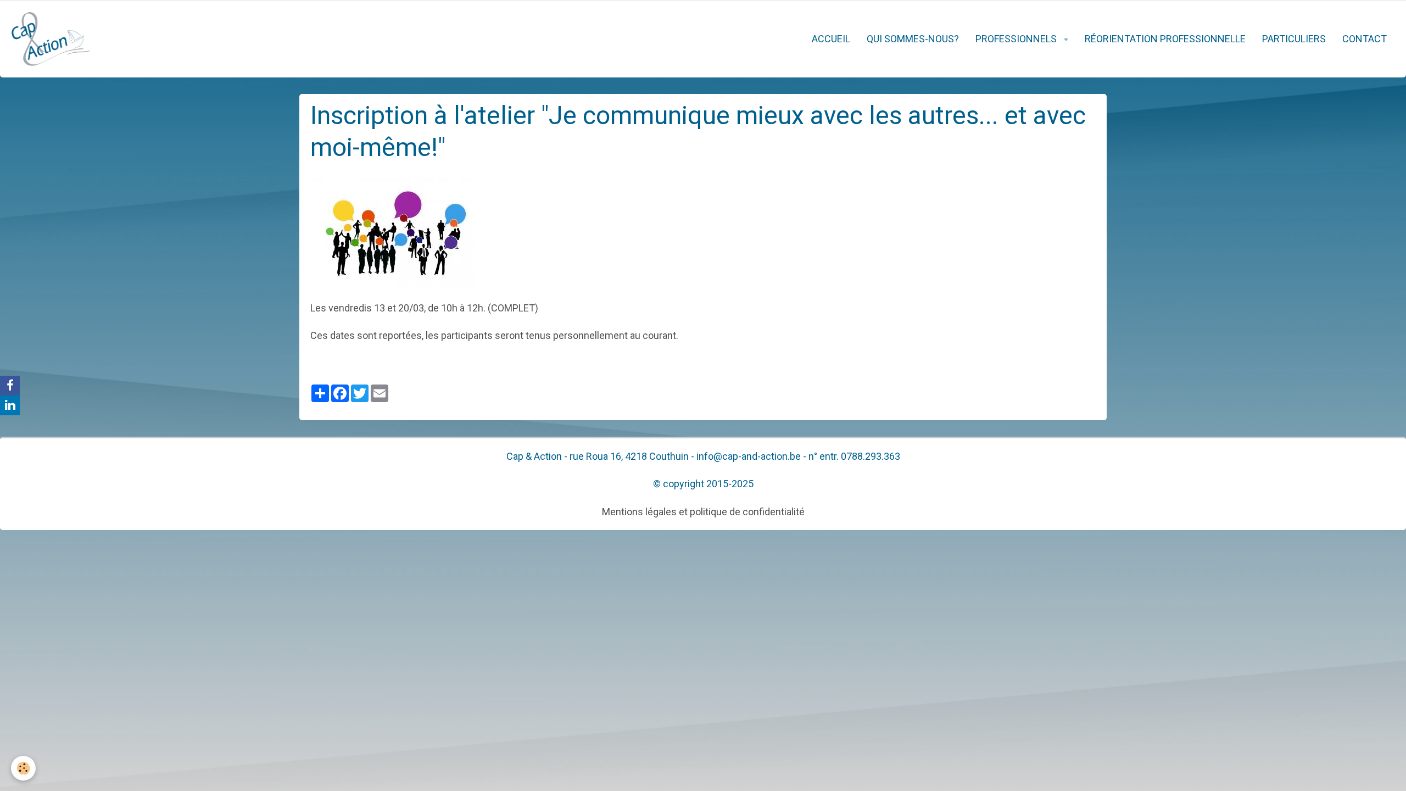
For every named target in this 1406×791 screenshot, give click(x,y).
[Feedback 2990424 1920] (392, 231)
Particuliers (1294, 38)
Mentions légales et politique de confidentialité (703, 511)
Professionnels (1017, 38)
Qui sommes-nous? (913, 38)
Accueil (831, 38)
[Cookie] (23, 768)
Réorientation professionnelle (1165, 38)
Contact (1364, 38)
